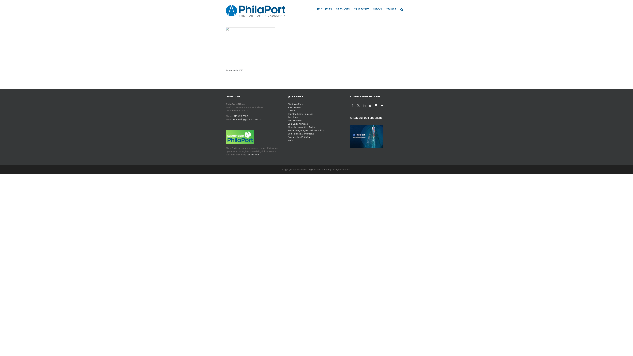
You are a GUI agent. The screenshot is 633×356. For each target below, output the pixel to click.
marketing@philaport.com (247, 119)
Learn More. (253, 154)
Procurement (295, 107)
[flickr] (382, 105)
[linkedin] (364, 105)
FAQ (290, 140)
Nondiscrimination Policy (301, 127)
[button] (401, 9)
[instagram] (370, 105)
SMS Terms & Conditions (301, 133)
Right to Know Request (300, 114)
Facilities (293, 117)
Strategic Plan (295, 104)
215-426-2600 (241, 116)
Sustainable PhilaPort (299, 137)
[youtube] (376, 105)
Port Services (295, 120)
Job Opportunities (298, 123)
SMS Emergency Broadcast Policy (306, 130)
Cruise (291, 110)
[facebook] (352, 105)
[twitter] (358, 105)
